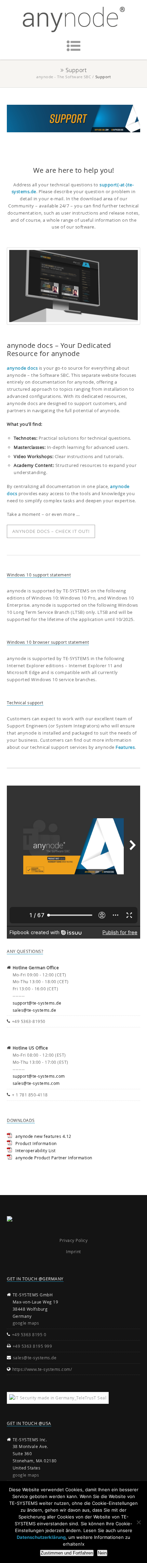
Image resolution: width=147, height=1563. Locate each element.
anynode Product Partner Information (53, 1157)
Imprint (73, 1251)
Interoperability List (35, 1150)
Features (125, 747)
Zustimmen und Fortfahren (67, 1553)
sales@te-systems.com (36, 1083)
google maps (26, 1323)
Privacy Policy (73, 1240)
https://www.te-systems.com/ (42, 1369)
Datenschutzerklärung (41, 1537)
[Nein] (138, 1522)
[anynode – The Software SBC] (73, 19)
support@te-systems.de (37, 1003)
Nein (102, 1553)
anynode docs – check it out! (51, 531)
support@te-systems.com (39, 1076)
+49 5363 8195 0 (29, 1334)
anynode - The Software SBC (63, 76)
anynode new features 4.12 (43, 1136)
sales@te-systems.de (34, 1010)
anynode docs (22, 368)
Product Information (36, 1143)
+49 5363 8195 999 (32, 1346)
